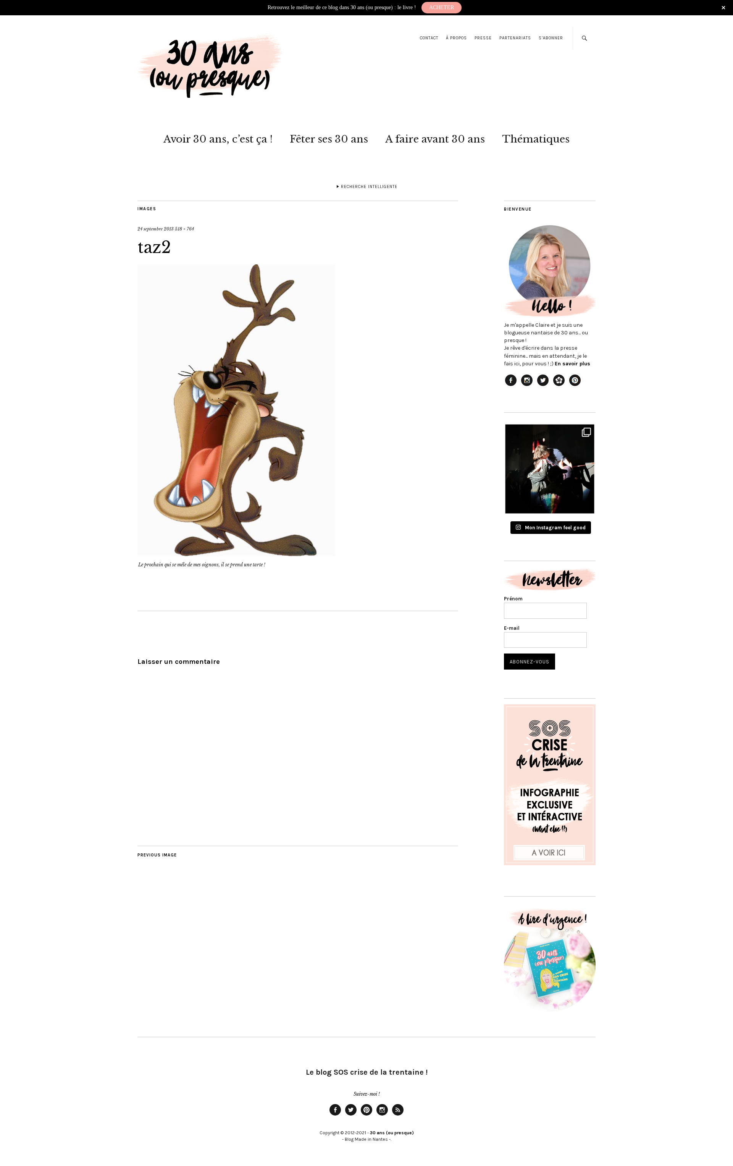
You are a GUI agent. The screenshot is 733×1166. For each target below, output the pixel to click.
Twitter (351, 1115)
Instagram (382, 1115)
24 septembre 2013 (155, 229)
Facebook (335, 1115)
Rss (397, 1115)
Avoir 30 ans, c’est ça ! (218, 139)
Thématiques (536, 139)
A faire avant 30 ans (435, 139)
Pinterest (366, 1115)
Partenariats (515, 38)
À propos (456, 38)
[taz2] (236, 554)
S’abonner (551, 38)
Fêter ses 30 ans (329, 139)
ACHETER (441, 7)
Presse (483, 38)
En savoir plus (572, 363)
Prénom (513, 599)
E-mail (512, 628)
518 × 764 (184, 229)
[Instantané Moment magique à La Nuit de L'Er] (550, 469)
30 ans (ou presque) (392, 1132)
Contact (429, 38)
